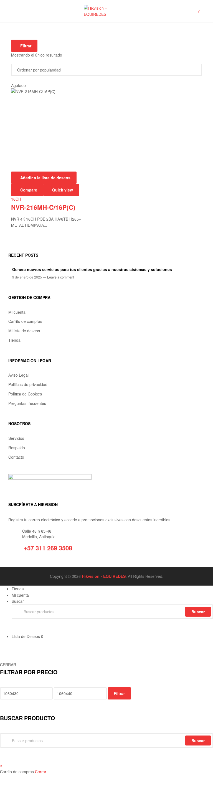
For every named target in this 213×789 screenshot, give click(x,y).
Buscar (198, 740)
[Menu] (14, 11)
